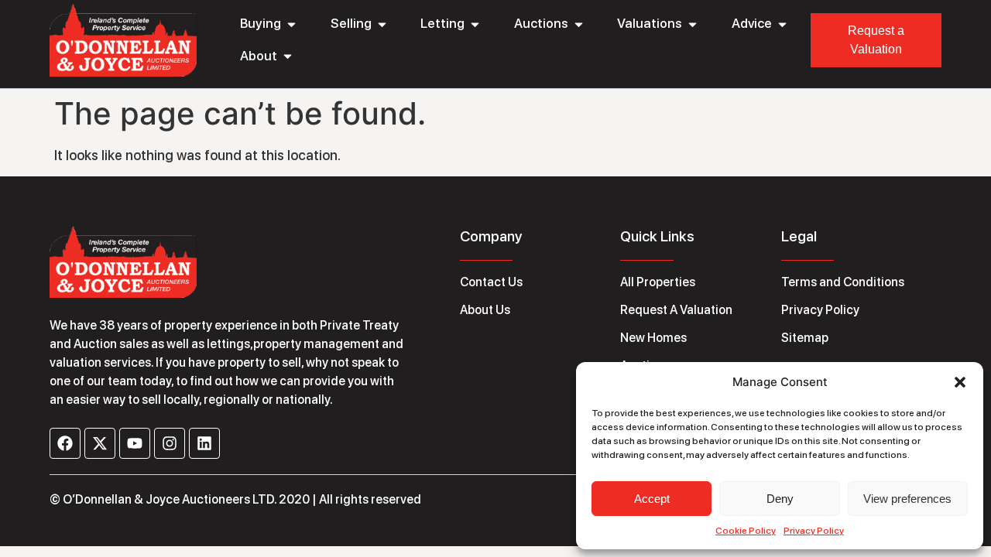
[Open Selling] (382, 24)
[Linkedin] (204, 443)
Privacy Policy (814, 530)
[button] (960, 382)
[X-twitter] (99, 443)
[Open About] (287, 56)
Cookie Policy (745, 530)
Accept (652, 498)
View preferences (907, 498)
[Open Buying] (291, 24)
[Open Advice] (782, 24)
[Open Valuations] (692, 24)
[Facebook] (65, 443)
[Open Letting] (475, 24)
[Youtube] (134, 443)
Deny (780, 498)
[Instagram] (169, 443)
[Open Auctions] (578, 24)
